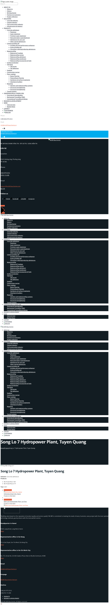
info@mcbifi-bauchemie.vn (9, 125)
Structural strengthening (17, 87)
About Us (7, 7)
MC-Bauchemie (11, 13)
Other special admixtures (18, 42)
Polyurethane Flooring (17, 78)
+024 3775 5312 (5, 173)
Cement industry (12, 22)
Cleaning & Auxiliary (16, 82)
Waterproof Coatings (16, 53)
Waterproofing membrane (18, 59)
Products (7, 28)
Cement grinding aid (13, 43)
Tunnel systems (12, 91)
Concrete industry (12, 20)
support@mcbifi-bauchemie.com (10, 186)
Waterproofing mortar (17, 55)
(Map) (2, 531)
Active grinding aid (15, 47)
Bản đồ (3, 189)
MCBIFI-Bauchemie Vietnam (9, 580)
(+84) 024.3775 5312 (6, 119)
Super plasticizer (15, 34)
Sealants (9, 70)
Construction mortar (13, 72)
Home (2, 448)
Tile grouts (13, 66)
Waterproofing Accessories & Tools (20, 61)
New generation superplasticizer (20, 38)
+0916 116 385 (5, 175)
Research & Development (12, 101)
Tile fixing (10, 64)
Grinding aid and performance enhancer (22, 45)
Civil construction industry (15, 24)
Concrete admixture (13, 30)
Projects (6, 448)
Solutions (7, 19)
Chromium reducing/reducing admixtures (22, 49)
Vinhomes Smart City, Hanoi (12, 494)
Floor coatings (11, 74)
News (6, 103)
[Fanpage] (4, 128)
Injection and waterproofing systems (21, 86)
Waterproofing (11, 51)
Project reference (12, 17)
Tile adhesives (14, 68)
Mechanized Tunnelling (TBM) (16, 97)
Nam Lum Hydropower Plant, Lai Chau (15, 501)
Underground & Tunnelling (14, 93)
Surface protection (12, 63)
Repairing (10, 84)
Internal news (11, 105)
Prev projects (8, 490)
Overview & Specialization (15, 95)
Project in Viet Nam (9, 496)
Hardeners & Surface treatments (20, 80)
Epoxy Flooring (14, 76)
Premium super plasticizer (18, 36)
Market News (11, 107)
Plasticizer (13, 32)
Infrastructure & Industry (14, 26)
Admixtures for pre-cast (17, 40)
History (9, 11)
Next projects (8, 500)
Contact (7, 109)
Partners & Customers (14, 15)
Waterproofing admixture (18, 57)
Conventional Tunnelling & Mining (17, 99)
